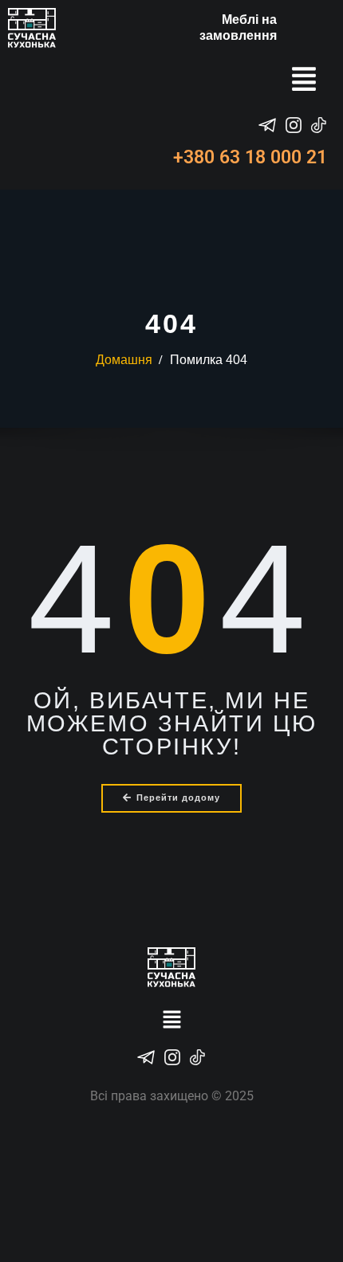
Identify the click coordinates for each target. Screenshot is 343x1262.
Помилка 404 (208, 359)
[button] (304, 81)
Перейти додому (178, 797)
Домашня (124, 359)
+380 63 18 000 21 (250, 157)
